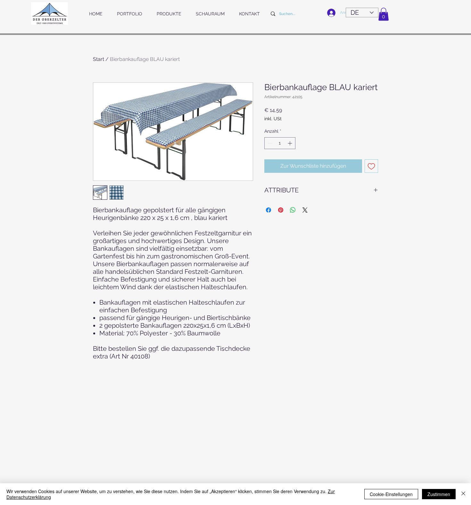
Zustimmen (438, 494)
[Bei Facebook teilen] (268, 210)
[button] (383, 14)
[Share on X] (305, 210)
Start (98, 59)
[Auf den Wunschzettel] (371, 166)
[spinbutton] (279, 143)
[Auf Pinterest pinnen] (281, 210)
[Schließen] (463, 494)
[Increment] (290, 143)
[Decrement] (269, 143)
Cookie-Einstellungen (391, 494)
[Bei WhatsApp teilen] (293, 210)
